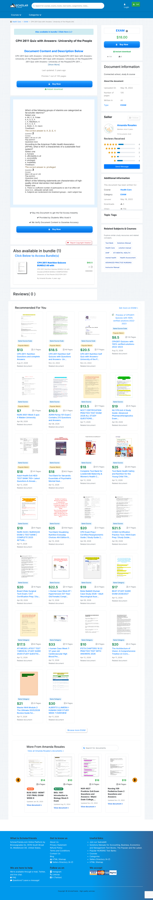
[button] (18, 780)
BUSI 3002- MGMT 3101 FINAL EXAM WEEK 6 (36, 795)
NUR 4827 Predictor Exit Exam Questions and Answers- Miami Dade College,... (90, 794)
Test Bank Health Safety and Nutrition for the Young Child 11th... (123, 474)
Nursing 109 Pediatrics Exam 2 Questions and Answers (116, 792)
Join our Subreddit (98, 842)
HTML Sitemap (59, 859)
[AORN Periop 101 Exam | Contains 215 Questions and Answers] (61, 386)
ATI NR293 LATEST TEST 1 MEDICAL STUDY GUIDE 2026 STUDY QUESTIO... (29, 651)
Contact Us (55, 853)
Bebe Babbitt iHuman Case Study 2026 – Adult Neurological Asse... (91, 594)
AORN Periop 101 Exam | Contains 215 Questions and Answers (60, 417)
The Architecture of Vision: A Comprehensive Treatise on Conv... (123, 651)
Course (107, 189)
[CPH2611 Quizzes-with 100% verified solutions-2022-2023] (124, 319)
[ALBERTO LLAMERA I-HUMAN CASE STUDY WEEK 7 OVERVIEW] (61, 683)
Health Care (16, 22)
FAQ (14, 877)
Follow (135, 117)
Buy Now (56, 84)
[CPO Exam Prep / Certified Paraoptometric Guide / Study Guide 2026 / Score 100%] (92, 508)
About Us (54, 842)
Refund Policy (56, 848)
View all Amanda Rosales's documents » (46, 751)
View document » (34, 805)
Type (106, 105)
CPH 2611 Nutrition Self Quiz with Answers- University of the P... (91, 357)
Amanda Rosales (127, 125)
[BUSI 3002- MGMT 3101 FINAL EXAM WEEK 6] (36, 766)
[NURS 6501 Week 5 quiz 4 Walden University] (29, 386)
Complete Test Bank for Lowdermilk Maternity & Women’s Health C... (91, 474)
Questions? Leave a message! (25, 880)
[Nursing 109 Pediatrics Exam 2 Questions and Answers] (117, 766)
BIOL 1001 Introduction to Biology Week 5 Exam (61, 796)
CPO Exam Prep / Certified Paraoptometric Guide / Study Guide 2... (91, 535)
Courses (15, 15)
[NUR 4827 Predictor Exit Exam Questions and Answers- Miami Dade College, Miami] (90, 766)
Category (108, 194)
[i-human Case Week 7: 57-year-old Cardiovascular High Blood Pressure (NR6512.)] (61, 624)
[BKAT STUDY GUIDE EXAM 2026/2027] (124, 567)
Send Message (121, 166)
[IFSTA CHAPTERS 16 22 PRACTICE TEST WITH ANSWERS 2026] (92, 624)
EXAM (26, 22)
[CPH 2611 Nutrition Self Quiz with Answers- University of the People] (92, 325)
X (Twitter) (57, 877)
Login (126, 7)
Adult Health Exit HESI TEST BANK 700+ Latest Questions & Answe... (28, 478)
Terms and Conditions (60, 850)
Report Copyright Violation (80, 243)
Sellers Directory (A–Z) (62, 862)
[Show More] (54, 64)
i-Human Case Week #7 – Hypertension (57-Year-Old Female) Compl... (60, 594)
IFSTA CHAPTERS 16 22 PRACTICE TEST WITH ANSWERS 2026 (91, 651)
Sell (137, 4)
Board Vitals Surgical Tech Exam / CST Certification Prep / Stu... (28, 594)
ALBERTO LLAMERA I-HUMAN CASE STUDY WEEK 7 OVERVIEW (59, 710)
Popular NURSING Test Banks (103, 850)
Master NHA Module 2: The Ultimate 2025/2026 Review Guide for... (28, 710)
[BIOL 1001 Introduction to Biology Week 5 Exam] (63, 766)
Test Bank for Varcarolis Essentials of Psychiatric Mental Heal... (60, 478)
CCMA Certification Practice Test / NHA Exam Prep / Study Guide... (124, 535)
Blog (52, 856)
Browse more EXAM (76, 730)
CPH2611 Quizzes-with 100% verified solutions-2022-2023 (123, 344)
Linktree (56, 874)
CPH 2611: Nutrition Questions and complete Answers (28, 357)
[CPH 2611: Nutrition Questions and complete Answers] (29, 325)
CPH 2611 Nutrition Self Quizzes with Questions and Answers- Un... (60, 357)
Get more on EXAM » (128, 308)
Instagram (56, 871)
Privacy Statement (58, 845)
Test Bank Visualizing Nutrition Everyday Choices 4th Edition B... (60, 535)
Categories (34, 15)
